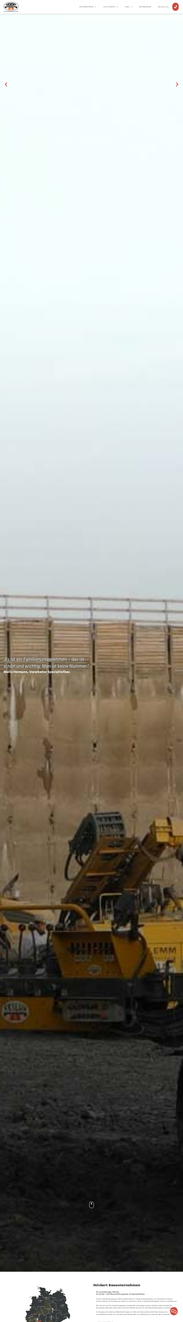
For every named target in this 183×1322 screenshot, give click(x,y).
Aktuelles (163, 6)
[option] (91, 637)
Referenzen (145, 6)
